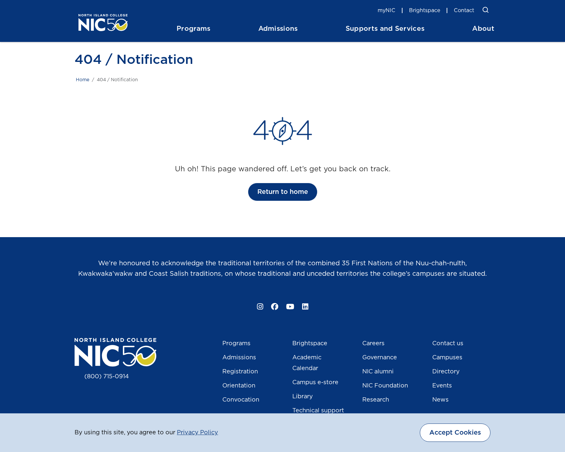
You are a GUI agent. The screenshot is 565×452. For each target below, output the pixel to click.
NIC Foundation (385, 386)
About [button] (483, 28)
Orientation (238, 386)
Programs (236, 344)
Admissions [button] (278, 28)
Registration (240, 372)
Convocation (240, 400)
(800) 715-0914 (106, 377)
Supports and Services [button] (385, 28)
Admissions (239, 358)
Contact (464, 10)
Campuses (447, 358)
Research (375, 400)
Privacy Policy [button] (197, 433)
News (440, 400)
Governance (379, 358)
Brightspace (424, 10)
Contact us (447, 344)
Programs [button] (194, 28)
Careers (373, 344)
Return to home (282, 192)
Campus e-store (315, 383)
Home (82, 80)
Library (302, 397)
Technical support (318, 411)
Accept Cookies (455, 432)
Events (442, 386)
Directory (446, 372)
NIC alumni (378, 372)
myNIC (386, 10)
